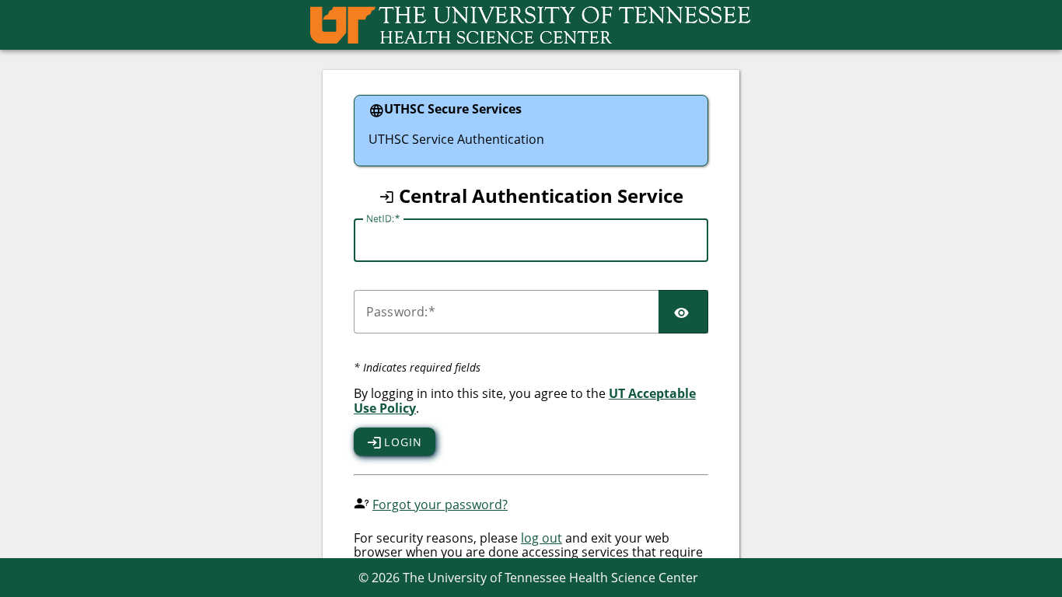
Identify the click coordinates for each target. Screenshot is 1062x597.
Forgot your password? (440, 504)
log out (541, 537)
